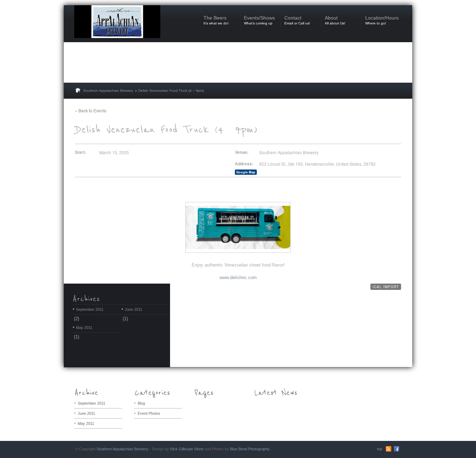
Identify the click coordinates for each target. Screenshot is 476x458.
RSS (388, 449)
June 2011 (133, 309)
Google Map (245, 172)
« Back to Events (90, 110)
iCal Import (386, 286)
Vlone (199, 449)
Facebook (396, 449)
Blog (141, 403)
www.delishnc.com (238, 277)
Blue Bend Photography (250, 449)
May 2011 (84, 327)
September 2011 (89, 309)
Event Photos (149, 413)
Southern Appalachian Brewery (108, 90)
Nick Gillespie (181, 449)
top (379, 449)
